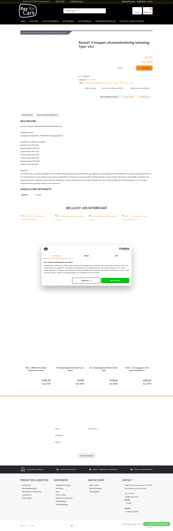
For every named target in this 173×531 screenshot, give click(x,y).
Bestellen (146, 68)
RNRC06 (122, 83)
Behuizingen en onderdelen (32, 492)
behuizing (108, 83)
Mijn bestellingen (96, 488)
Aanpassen (85, 280)
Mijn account (94, 485)
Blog (57, 492)
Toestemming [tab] (56, 256)
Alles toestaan (115, 280)
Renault (116, 83)
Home (24, 33)
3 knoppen (87, 83)
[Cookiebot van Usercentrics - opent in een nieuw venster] (120, 249)
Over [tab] (116, 256)
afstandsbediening (98, 83)
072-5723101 (60, 1)
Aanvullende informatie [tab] (47, 115)
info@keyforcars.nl (77, 1)
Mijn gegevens (95, 492)
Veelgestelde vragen (128, 1)
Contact (150, 1)
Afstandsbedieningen (29, 488)
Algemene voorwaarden (64, 498)
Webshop (29, 33)
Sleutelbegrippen (62, 504)
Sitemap (150, 527)
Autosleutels (91, 80)
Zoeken (101, 11)
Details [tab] (86, 256)
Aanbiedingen (27, 498)
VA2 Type (129, 83)
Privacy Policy (61, 495)
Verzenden (59, 488)
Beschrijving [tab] (27, 115)
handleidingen (141, 1)
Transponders (27, 495)
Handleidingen (61, 501)
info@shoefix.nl (145, 97)
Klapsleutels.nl (26, 526)
